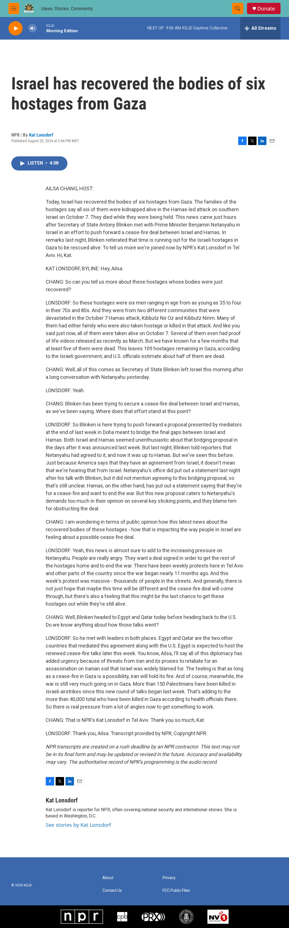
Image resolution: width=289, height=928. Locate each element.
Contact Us (112, 890)
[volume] (32, 28)
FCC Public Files (176, 890)
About (107, 878)
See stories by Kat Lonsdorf (78, 824)
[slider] (41, 28)
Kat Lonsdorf (41, 135)
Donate (266, 9)
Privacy (169, 878)
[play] (15, 28)
